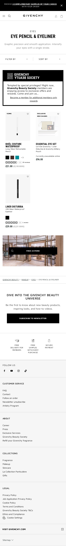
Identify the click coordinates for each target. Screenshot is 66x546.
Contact (6, 394)
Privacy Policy (9, 495)
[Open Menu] (4, 16)
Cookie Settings (14, 517)
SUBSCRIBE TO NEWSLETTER (33, 318)
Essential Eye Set (46, 144)
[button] (56, 16)
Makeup (6, 464)
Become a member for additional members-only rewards (33, 99)
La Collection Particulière (15, 471)
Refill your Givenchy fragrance (17, 440)
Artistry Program (11, 405)
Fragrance (8, 460)
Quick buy (20, 152)
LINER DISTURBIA (14, 206)
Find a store (37, 252)
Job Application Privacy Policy (17, 499)
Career (6, 425)
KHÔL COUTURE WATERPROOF (13, 145)
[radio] (7, 157)
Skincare (7, 468)
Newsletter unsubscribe (14, 402)
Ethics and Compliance (14, 514)
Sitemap (7, 540)
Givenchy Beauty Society (15, 437)
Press (5, 429)
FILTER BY (10, 59)
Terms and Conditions (13, 506)
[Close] (61, 5)
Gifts (5, 475)
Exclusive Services (11, 433)
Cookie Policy (9, 503)
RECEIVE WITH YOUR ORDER (30, 5)
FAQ (5, 390)
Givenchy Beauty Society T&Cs (18, 510)
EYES (33, 31)
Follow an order (10, 398)
